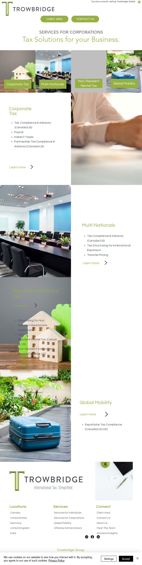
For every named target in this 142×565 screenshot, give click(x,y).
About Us (102, 523)
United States (18, 518)
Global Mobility (62, 523)
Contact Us (103, 518)
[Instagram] (86, 536)
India (13, 533)
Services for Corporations (69, 518)
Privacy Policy (56, 560)
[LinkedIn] (98, 536)
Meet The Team (106, 528)
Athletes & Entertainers (68, 528)
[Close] (137, 558)
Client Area (103, 512)
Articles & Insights (107, 533)
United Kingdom (20, 528)
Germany (16, 523)
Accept (126, 559)
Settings (109, 559)
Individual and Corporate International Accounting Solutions (8, 363)
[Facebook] (92, 536)
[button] (139, 2)
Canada (15, 512)
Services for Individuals (67, 512)
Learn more (17, 167)
